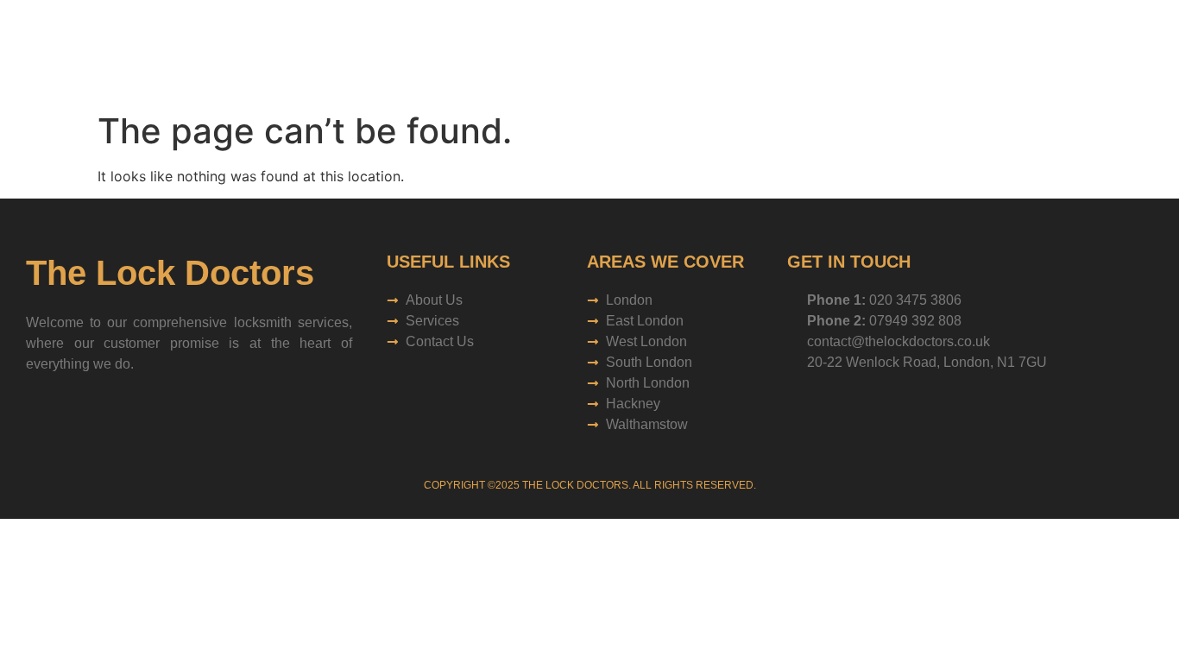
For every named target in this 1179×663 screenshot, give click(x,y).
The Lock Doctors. (576, 485)
